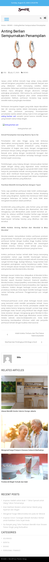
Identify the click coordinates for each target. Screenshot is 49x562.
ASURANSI (7, 538)
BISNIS (10, 25)
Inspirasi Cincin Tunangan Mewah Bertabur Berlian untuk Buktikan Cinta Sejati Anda (23, 519)
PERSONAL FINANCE (11, 550)
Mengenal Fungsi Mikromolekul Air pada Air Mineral (24, 514)
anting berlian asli (8, 116)
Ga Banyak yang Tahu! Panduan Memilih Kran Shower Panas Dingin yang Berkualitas (25, 525)
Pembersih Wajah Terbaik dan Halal (14, 482)
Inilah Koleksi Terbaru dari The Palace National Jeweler (29, 334)
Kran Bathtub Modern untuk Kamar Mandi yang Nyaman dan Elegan (22, 508)
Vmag (24, 559)
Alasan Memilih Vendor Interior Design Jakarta (18, 411)
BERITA (6, 542)
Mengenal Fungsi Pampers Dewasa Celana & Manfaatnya (22, 450)
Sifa (4, 72)
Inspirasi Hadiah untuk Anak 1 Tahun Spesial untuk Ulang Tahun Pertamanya (23, 501)
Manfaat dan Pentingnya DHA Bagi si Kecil (21, 342)
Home (3, 25)
